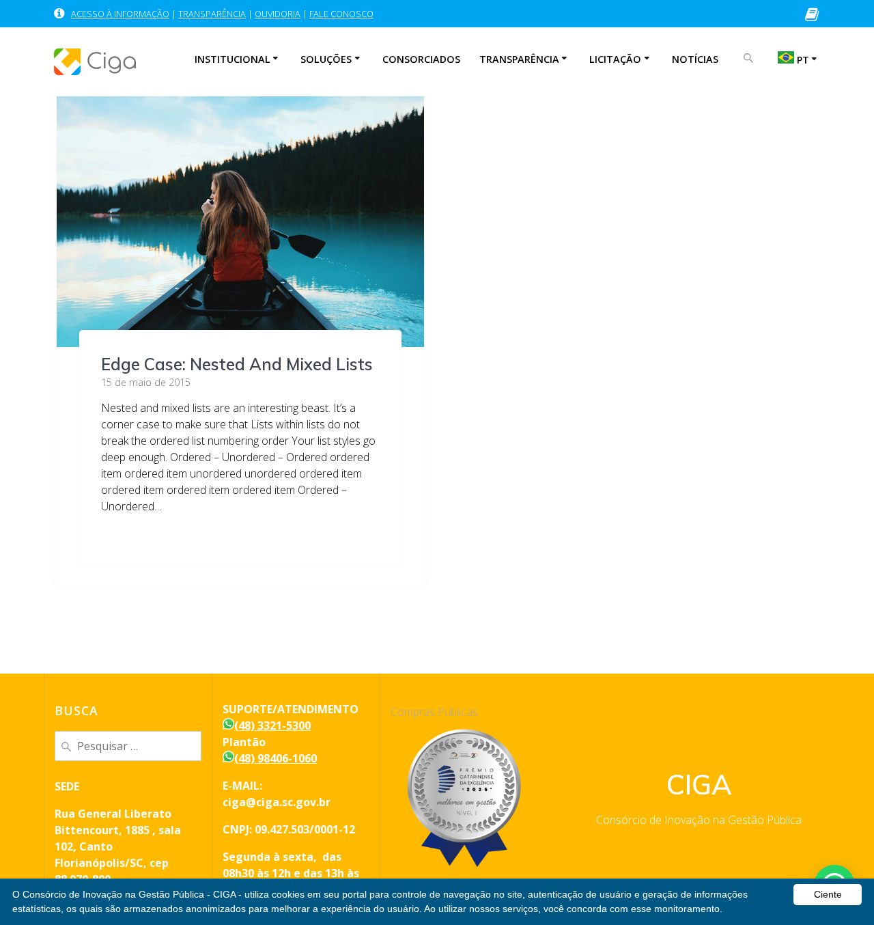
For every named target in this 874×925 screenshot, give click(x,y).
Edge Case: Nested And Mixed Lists (237, 364)
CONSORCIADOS (421, 59)
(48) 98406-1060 (275, 758)
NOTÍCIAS (695, 59)
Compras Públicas (434, 711)
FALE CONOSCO (341, 14)
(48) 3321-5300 (272, 725)
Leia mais (125, 533)
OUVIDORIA (277, 14)
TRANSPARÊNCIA (212, 14)
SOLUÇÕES (326, 59)
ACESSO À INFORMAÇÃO (120, 14)
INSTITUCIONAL (232, 59)
